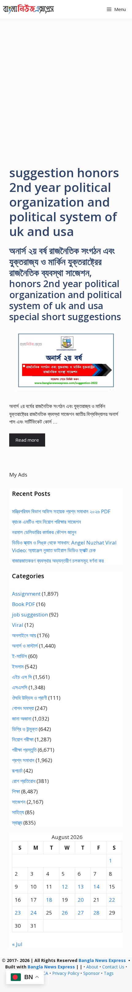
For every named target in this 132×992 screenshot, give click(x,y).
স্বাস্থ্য (17, 822)
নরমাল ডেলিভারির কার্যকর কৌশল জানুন (44, 532)
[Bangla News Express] (28, 9)
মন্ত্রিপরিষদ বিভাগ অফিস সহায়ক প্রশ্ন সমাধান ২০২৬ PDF (61, 511)
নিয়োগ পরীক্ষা (22, 739)
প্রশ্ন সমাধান (23, 760)
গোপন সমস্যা (23, 708)
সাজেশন (18, 801)
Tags (109, 973)
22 (112, 899)
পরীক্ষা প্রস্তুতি (24, 749)
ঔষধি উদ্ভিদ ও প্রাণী (29, 697)
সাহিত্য (18, 812)
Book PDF (23, 604)
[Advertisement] (66, 87)
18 (49, 899)
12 (65, 886)
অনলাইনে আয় (24, 635)
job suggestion (30, 614)
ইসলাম (18, 666)
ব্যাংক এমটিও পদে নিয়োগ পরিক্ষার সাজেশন (46, 521)
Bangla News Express (102, 960)
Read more (27, 440)
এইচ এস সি (22, 676)
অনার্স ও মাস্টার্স (25, 645)
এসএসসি (19, 687)
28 (96, 912)
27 (81, 912)
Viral (17, 624)
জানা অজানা (21, 718)
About (92, 967)
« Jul (17, 944)
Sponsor (91, 973)
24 (33, 912)
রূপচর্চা (17, 770)
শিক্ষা (16, 791)
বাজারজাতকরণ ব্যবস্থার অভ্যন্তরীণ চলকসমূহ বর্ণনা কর (58, 560)
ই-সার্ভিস (19, 656)
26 (65, 912)
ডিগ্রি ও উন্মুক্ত (24, 728)
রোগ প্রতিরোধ (23, 780)
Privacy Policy (65, 973)
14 (96, 886)
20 (81, 899)
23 (18, 912)
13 (81, 886)
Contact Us (113, 967)
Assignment (26, 593)
